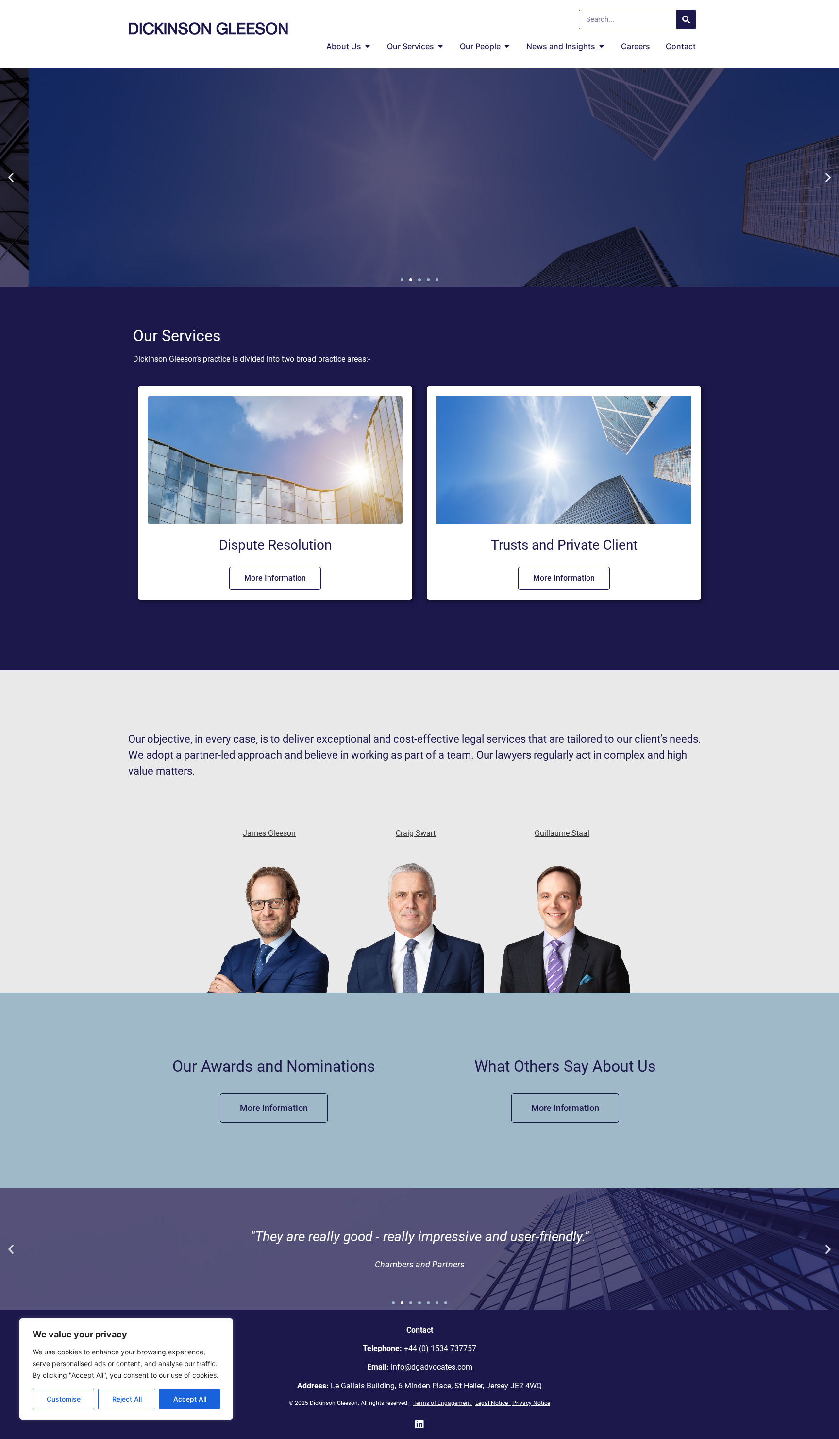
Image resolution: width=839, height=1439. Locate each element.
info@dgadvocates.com (431, 1366)
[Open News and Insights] (601, 46)
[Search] (686, 19)
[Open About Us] (367, 46)
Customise (64, 1399)
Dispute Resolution (275, 545)
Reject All (127, 1399)
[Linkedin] (419, 1424)
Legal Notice (491, 1403)
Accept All (189, 1399)
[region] (126, 1369)
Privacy (522, 1403)
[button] (11, 178)
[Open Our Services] (440, 46)
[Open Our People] (507, 46)
